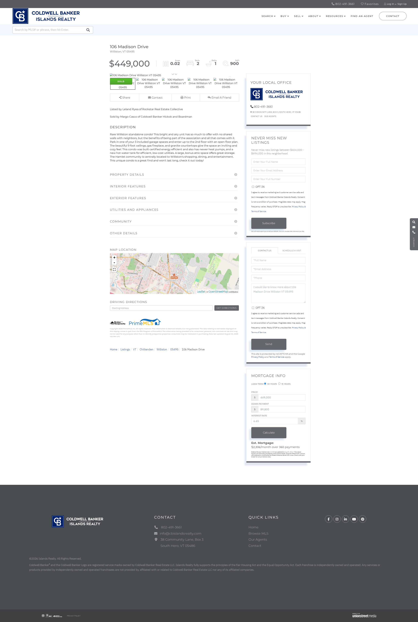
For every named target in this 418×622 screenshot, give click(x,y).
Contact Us (256, 116)
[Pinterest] (362, 519)
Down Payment (260, 404)
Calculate (269, 432)
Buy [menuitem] (284, 16)
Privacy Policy (257, 357)
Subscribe (268, 223)
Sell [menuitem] (297, 16)
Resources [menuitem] (334, 16)
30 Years (272, 384)
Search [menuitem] (267, 16)
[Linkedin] (345, 519)
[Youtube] (354, 519)
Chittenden (146, 349)
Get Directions (227, 308)
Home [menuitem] (253, 527)
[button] (88, 29)
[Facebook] (328, 519)
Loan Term (257, 384)
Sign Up (402, 3)
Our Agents (270, 116)
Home (113, 349)
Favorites (371, 4)
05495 (174, 349)
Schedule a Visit (291, 250)
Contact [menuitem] (255, 546)
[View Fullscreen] (114, 269)
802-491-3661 (345, 4)
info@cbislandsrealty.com (180, 533)
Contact (392, 16)
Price (254, 392)
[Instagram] (337, 519)
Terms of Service (276, 357)
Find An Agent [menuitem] (362, 16)
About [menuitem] (313, 16)
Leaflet (201, 291)
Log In (390, 3)
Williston (162, 349)
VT (134, 349)
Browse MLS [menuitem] (258, 533)
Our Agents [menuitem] (258, 539)
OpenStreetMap (218, 291)
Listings (125, 349)
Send (268, 344)
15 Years (285, 384)
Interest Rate (259, 415)
